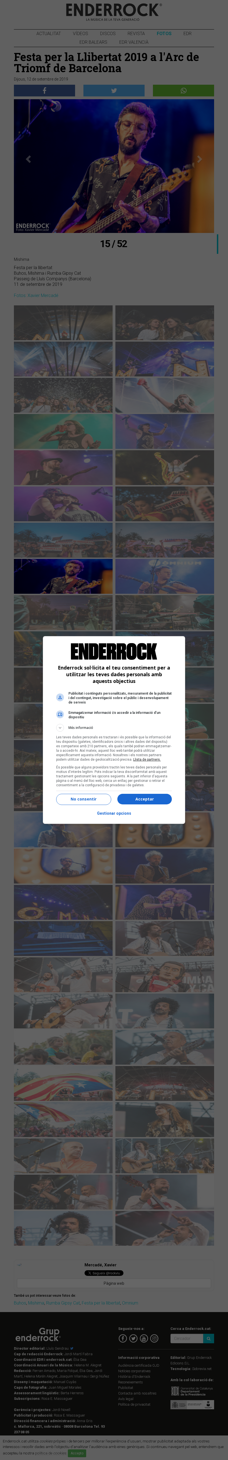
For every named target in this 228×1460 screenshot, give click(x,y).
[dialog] (114, 730)
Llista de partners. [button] (147, 759)
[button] (114, 728)
